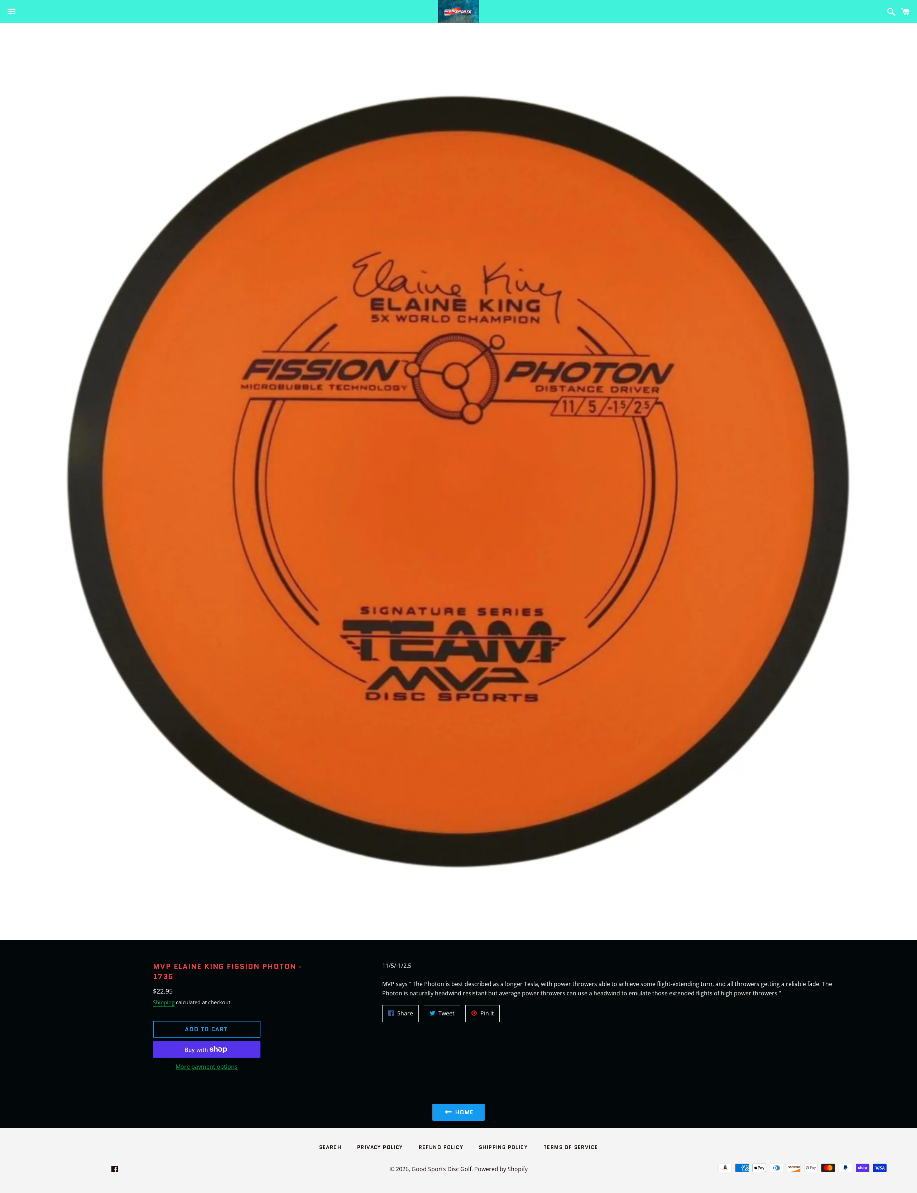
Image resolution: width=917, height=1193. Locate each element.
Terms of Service (570, 1147)
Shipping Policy (503, 1147)
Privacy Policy (380, 1147)
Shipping (163, 1002)
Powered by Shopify (501, 1169)
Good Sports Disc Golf (441, 1169)
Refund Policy (441, 1147)
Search (330, 1147)
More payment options (206, 1067)
